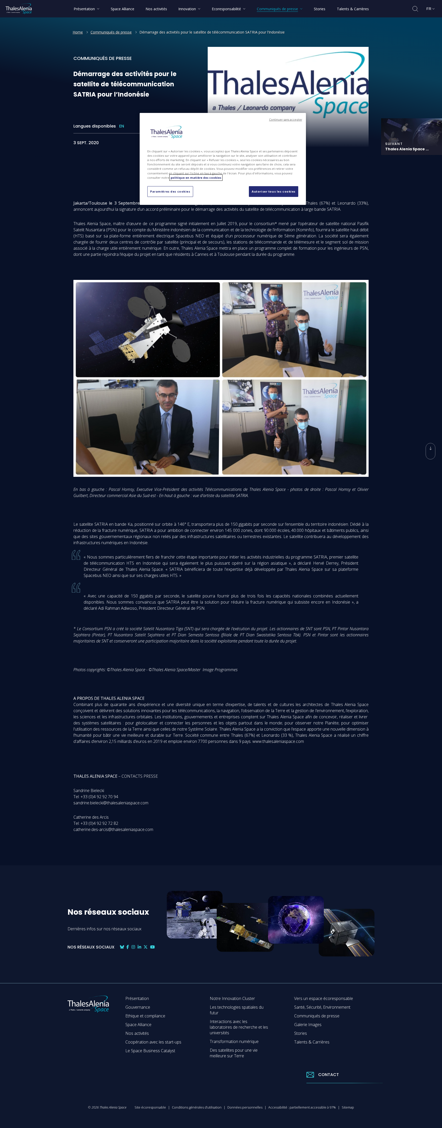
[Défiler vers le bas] (430, 451)
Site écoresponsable (150, 1107)
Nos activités (137, 1033)
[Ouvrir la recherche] (415, 8)
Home (78, 32)
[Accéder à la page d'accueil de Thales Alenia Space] (19, 8)
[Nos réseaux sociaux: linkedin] (139, 947)
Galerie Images (308, 1024)
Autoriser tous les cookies (273, 191)
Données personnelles (244, 1107)
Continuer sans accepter (285, 119)
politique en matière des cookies (196, 178)
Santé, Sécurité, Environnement (322, 1007)
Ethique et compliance (145, 1016)
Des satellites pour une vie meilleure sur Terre (234, 1053)
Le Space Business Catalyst (150, 1050)
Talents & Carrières (311, 1042)
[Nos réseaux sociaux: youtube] (152, 947)
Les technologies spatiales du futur (236, 1010)
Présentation (137, 998)
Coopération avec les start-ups (153, 1042)
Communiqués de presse (111, 32)
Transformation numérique (234, 1041)
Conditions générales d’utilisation (197, 1107)
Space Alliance (138, 1024)
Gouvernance (137, 1007)
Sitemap (348, 1107)
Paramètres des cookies (170, 191)
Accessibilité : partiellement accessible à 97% (302, 1107)
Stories (300, 1033)
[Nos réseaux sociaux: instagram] (133, 947)
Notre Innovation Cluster (232, 998)
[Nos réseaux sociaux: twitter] (145, 947)
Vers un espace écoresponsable (323, 998)
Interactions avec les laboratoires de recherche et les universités (239, 1027)
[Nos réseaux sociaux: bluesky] (122, 947)
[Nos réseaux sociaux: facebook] (127, 947)
